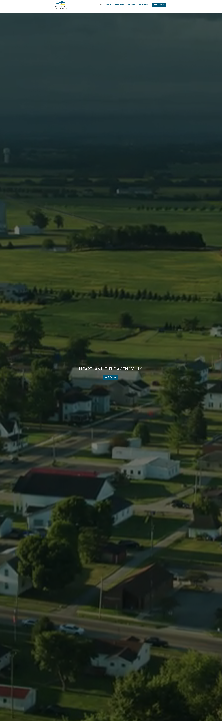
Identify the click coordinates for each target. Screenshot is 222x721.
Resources (119, 5)
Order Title (159, 5)
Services (131, 5)
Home (101, 5)
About (108, 5)
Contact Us (143, 5)
